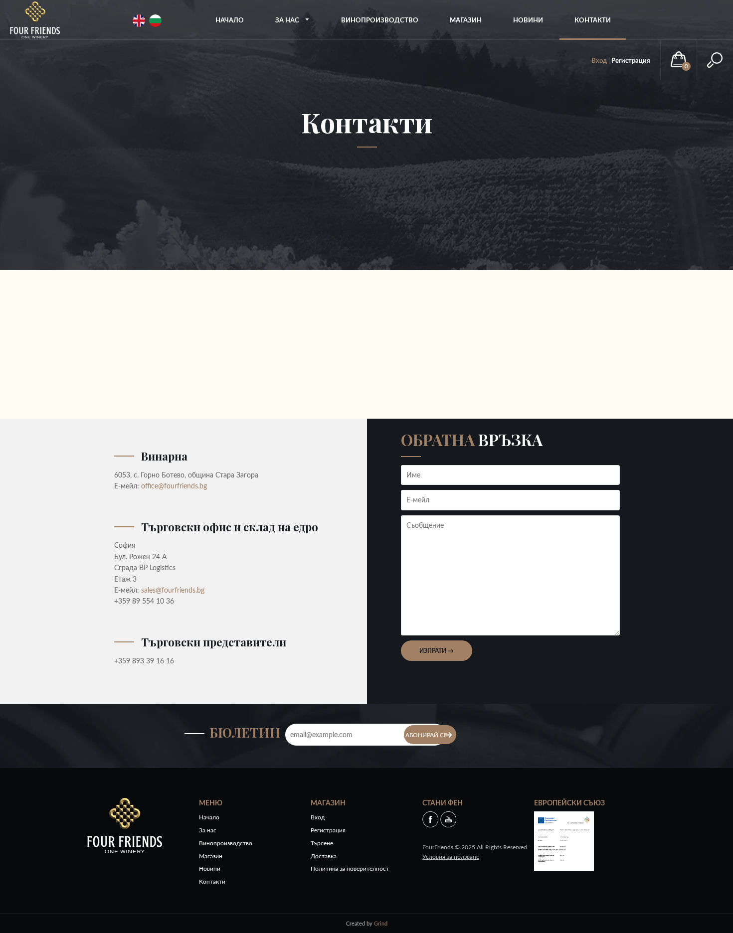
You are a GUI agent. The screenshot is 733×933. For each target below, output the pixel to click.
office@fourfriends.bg (174, 485)
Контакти (592, 20)
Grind (380, 923)
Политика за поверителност (350, 868)
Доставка (324, 856)
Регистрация (630, 60)
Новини (528, 20)
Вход (599, 60)
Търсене (322, 843)
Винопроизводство (379, 20)
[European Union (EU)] (564, 840)
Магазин (466, 20)
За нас (288, 20)
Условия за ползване (450, 856)
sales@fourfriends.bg (172, 590)
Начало (229, 20)
